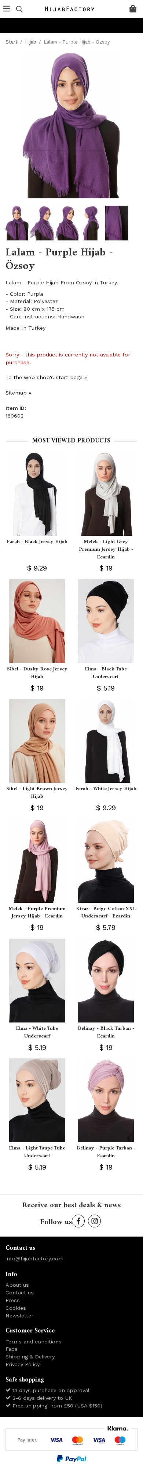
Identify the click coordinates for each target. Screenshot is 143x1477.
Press (13, 1300)
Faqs (12, 1349)
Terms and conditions (34, 1342)
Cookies (16, 1308)
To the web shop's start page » (46, 377)
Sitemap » (18, 393)
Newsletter (19, 1316)
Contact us (20, 1292)
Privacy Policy (23, 1364)
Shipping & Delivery (30, 1357)
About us (17, 1285)
